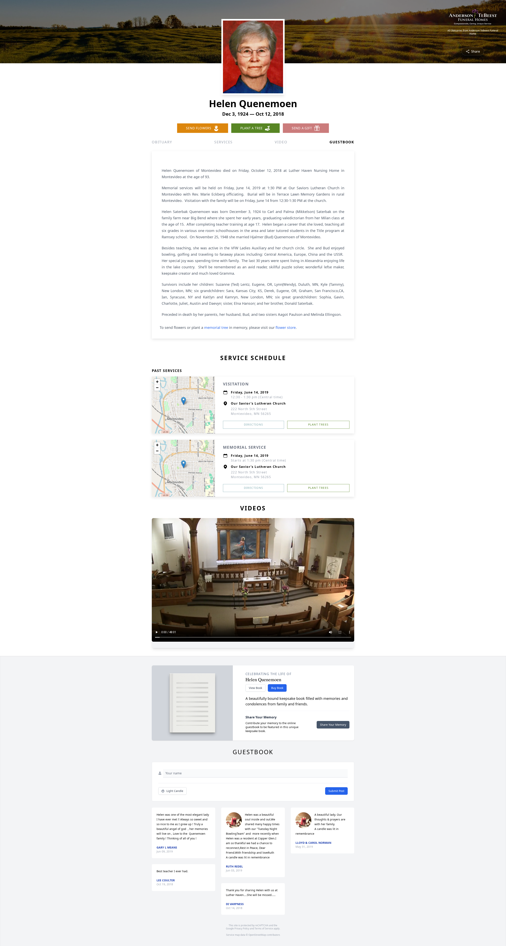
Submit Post (336, 791)
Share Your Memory (333, 725)
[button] (183, 401)
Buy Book (277, 688)
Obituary (162, 142)
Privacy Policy (241, 928)
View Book (255, 688)
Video (281, 142)
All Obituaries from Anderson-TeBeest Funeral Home (472, 32)
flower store (286, 327)
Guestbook (341, 142)
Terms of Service (264, 928)
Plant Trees (318, 424)
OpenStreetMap (257, 935)
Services (223, 142)
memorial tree (216, 327)
